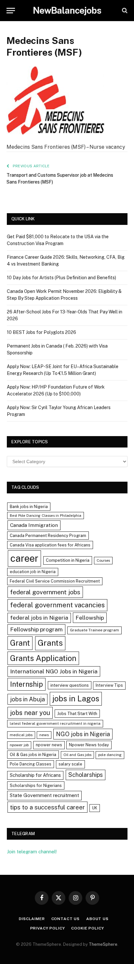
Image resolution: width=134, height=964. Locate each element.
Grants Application (43, 658)
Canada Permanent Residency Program (48, 535)
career (24, 558)
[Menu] (11, 10)
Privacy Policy (47, 928)
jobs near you (30, 712)
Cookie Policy (87, 928)
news (44, 735)
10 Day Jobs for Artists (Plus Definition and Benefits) (61, 277)
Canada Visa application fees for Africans (50, 545)
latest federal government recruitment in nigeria (55, 723)
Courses (103, 560)
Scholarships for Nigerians (36, 785)
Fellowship (89, 617)
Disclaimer (32, 918)
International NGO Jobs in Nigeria (54, 671)
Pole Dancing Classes (30, 764)
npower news (49, 744)
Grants (50, 643)
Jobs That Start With (77, 713)
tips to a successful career (47, 807)
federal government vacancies (57, 605)
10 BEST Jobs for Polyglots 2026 (41, 332)
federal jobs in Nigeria (39, 617)
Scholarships (85, 774)
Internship (26, 684)
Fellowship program (36, 629)
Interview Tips (109, 685)
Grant (20, 642)
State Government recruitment (44, 795)
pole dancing (110, 754)
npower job (19, 745)
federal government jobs (45, 592)
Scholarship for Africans (35, 775)
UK (94, 808)
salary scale (70, 764)
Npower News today (89, 744)
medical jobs (21, 735)
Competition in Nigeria (67, 560)
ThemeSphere (103, 944)
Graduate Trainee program (94, 630)
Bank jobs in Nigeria (29, 506)
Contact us (65, 918)
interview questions (69, 685)
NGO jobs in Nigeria (83, 734)
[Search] (124, 10)
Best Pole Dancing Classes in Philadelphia (45, 515)
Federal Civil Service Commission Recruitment (55, 581)
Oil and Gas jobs (77, 754)
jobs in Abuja (27, 699)
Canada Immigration (34, 525)
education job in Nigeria (33, 571)
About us (97, 918)
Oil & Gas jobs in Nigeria (33, 754)
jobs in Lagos (75, 698)
